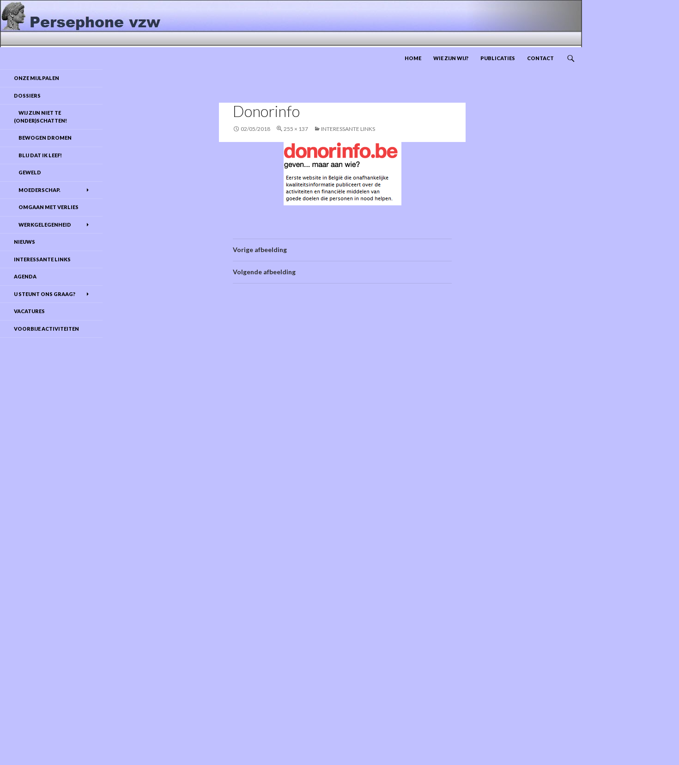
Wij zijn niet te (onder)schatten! (40, 116)
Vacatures (29, 311)
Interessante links (348, 128)
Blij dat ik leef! (38, 155)
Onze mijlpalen (36, 78)
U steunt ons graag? (44, 294)
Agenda (25, 276)
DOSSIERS (27, 96)
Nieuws (24, 242)
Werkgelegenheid (42, 225)
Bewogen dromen (43, 138)
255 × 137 (296, 128)
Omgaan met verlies (46, 207)
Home (413, 58)
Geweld (27, 172)
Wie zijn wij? (450, 58)
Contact (540, 58)
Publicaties (497, 58)
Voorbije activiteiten (46, 329)
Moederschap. (37, 190)
